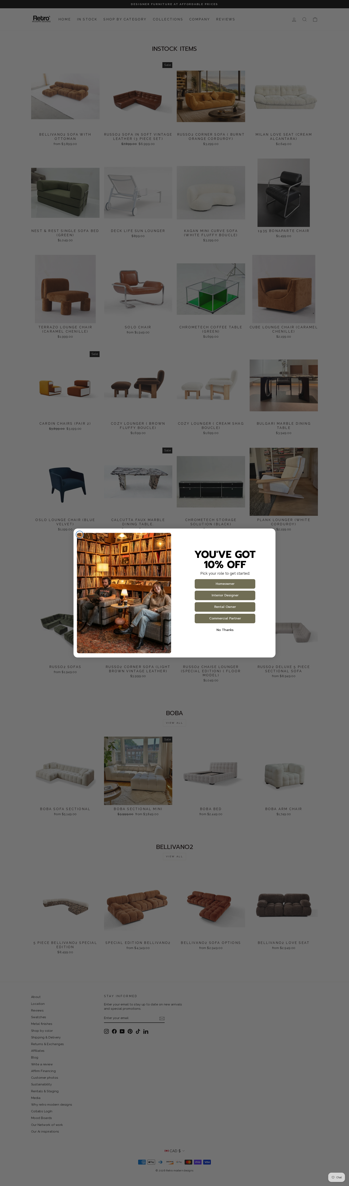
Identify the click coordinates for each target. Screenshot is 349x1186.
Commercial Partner (225, 618)
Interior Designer (225, 595)
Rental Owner (225, 606)
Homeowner (225, 583)
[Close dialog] (79, 534)
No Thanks (225, 630)
